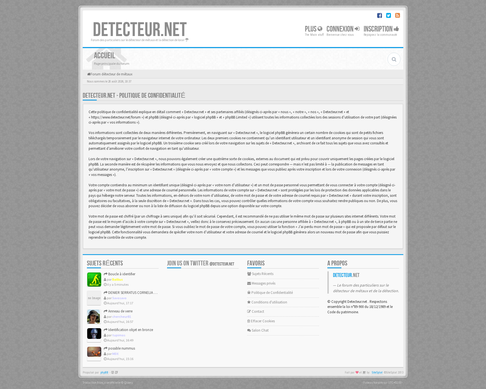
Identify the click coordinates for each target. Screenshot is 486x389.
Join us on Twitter (200, 263)
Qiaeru (128, 382)
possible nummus (121, 348)
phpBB (104, 372)
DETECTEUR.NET (140, 30)
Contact (257, 311)
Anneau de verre (119, 311)
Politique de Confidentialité (272, 292)
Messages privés (263, 283)
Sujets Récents (262, 273)
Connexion (341, 29)
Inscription (379, 29)
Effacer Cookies (262, 321)
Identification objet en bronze (130, 329)
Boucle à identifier (121, 274)
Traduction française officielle (101, 382)
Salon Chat (260, 330)
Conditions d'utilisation (269, 302)
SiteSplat (377, 372)
